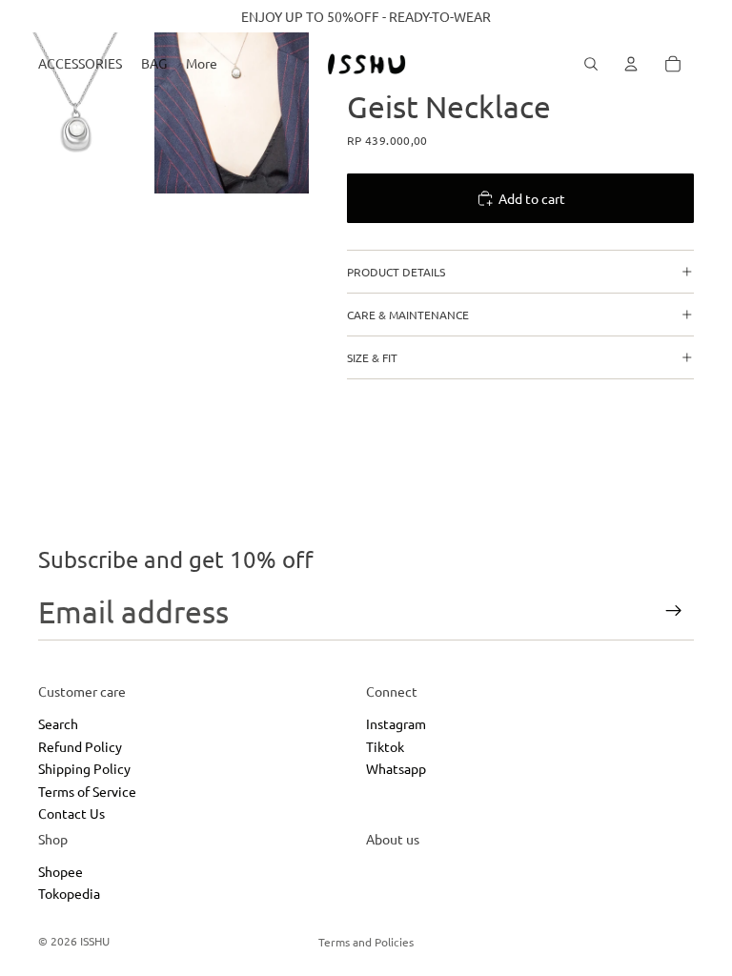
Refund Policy (80, 746)
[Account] (631, 64)
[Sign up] (674, 611)
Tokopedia (69, 893)
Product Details (396, 271)
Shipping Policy (84, 768)
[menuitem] (201, 63)
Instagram (396, 723)
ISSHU (95, 940)
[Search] (591, 64)
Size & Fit (372, 357)
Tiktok (385, 746)
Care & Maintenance (408, 314)
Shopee (60, 871)
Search (58, 723)
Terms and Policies (366, 941)
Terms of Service (87, 790)
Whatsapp (396, 768)
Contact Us (71, 813)
